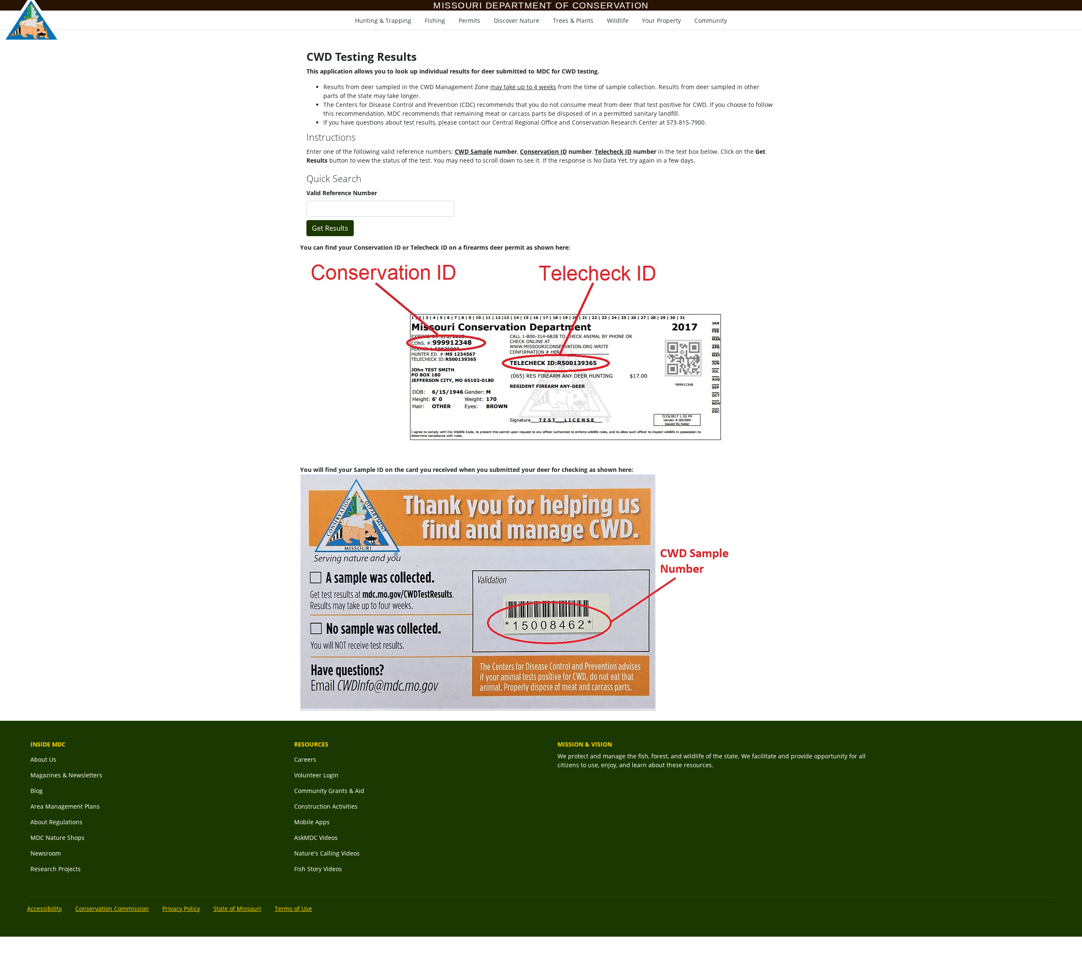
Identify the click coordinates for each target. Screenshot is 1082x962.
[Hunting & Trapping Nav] (383, 19)
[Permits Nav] (469, 19)
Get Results (330, 228)
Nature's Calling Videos (327, 853)
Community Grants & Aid (329, 791)
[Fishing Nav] (435, 19)
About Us (43, 759)
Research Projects (55, 869)
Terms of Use (293, 909)
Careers (305, 759)
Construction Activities (326, 806)
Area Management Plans (65, 806)
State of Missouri (237, 909)
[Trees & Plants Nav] (573, 19)
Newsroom (45, 853)
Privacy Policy (181, 909)
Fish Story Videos (318, 869)
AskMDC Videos (316, 838)
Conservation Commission (112, 909)
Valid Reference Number (341, 193)
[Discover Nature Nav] (516, 19)
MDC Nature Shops (57, 838)
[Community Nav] (711, 19)
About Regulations (56, 822)
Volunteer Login (316, 775)
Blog (36, 791)
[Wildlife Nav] (617, 19)
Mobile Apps (312, 822)
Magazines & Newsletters (66, 775)
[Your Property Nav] (661, 19)
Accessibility (44, 909)
